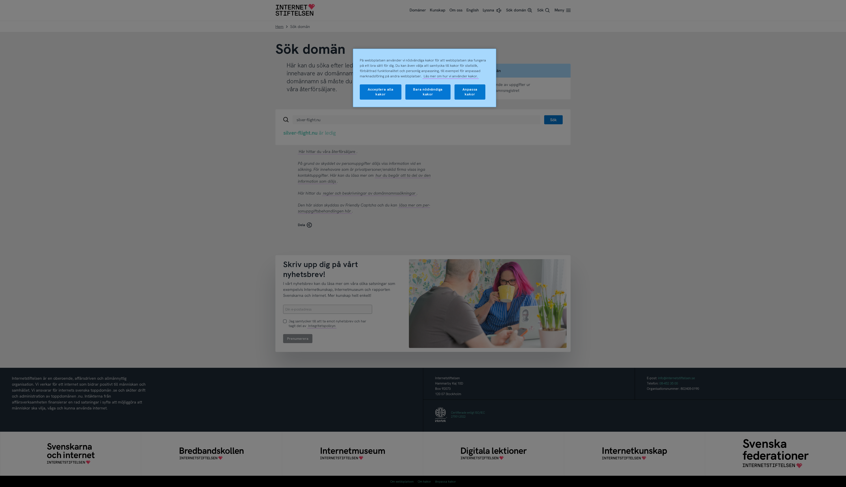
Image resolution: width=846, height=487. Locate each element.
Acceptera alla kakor (380, 92)
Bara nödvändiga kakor (428, 92)
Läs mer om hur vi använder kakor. (451, 76)
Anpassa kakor (470, 92)
